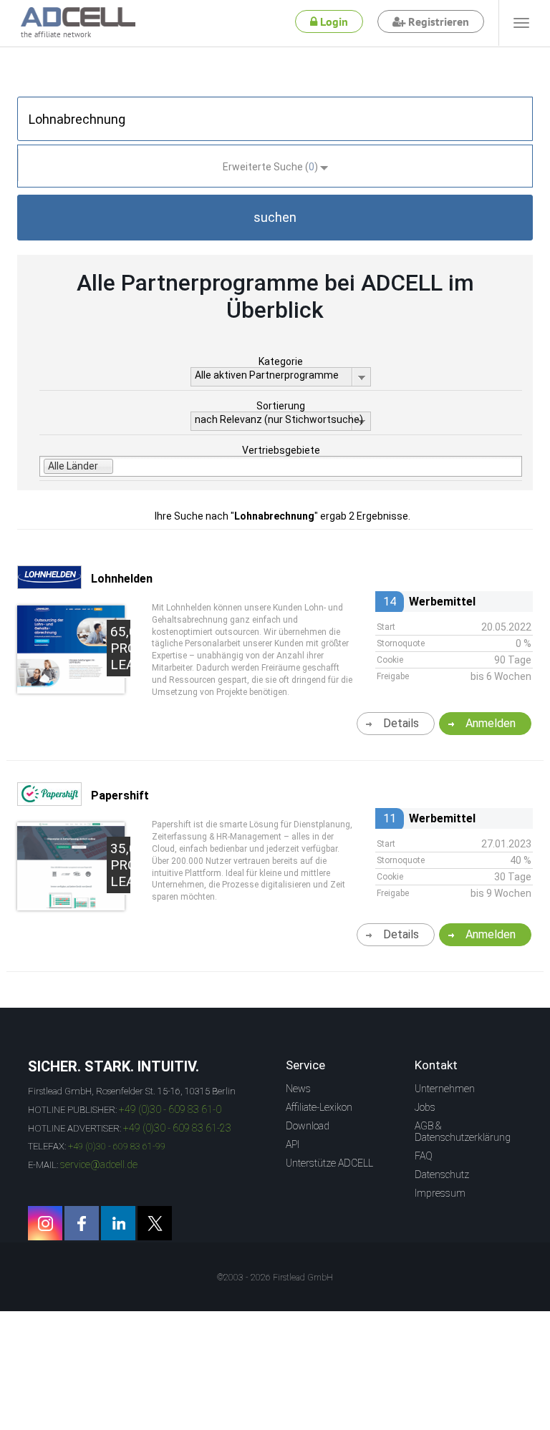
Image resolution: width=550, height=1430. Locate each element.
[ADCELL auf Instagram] (45, 1223)
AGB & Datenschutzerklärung (463, 1131)
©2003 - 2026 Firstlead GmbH (275, 1278)
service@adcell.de (99, 1164)
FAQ (424, 1156)
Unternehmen (445, 1088)
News (298, 1088)
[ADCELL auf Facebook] (81, 1223)
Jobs (425, 1107)
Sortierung (280, 406)
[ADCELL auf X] (155, 1223)
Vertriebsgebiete (281, 450)
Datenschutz (442, 1174)
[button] (275, 217)
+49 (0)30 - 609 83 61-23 (177, 1128)
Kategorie (281, 361)
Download (307, 1126)
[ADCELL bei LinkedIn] (118, 1223)
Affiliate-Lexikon (319, 1107)
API (292, 1144)
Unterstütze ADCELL (329, 1163)
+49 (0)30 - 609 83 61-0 (170, 1109)
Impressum (440, 1193)
